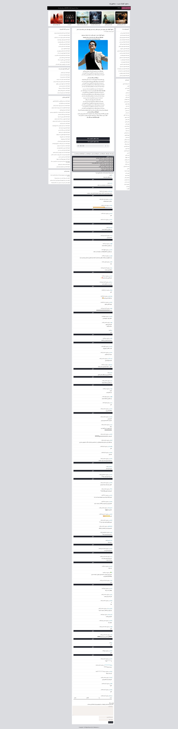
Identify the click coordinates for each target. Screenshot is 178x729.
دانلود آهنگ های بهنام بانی (124, 55)
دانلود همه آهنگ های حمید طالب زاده (93, 117)
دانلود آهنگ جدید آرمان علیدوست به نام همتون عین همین (60, 112)
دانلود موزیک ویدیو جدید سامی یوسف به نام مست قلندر (60, 154)
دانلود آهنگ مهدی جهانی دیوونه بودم (63, 39)
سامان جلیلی (127, 121)
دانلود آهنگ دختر (88, 153)
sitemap (119, 8)
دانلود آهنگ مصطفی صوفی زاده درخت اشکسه (62, 37)
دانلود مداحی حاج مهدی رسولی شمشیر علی (63, 64)
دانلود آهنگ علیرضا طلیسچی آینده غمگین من (62, 55)
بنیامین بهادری (126, 101)
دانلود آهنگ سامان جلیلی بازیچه (106, 164)
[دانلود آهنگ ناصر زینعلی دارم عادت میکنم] (82, 17)
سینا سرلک (127, 130)
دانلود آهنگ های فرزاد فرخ (124, 35)
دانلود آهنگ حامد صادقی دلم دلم (64, 46)
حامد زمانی (127, 106)
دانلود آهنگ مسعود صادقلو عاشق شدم (63, 148)
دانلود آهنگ (107, 153)
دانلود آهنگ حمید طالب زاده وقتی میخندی (104, 158)
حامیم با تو (69, 24)
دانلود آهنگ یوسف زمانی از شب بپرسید (63, 79)
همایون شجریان (126, 184)
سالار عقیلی (127, 119)
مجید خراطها (127, 157)
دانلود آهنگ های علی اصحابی (124, 75)
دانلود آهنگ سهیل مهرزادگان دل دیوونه (63, 159)
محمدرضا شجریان (126, 166)
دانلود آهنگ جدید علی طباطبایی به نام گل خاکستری (61, 101)
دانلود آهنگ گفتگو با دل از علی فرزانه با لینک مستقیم (61, 107)
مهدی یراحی (127, 173)
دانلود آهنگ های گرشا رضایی (124, 39)
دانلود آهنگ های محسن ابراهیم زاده (123, 68)
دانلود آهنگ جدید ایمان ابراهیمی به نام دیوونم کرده (61, 125)
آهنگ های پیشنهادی (126, 8)
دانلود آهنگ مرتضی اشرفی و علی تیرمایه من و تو (62, 81)
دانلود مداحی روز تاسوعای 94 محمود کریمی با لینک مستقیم (60, 180)
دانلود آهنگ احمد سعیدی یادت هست (63, 92)
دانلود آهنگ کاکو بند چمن (65, 48)
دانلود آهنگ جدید (102, 153)
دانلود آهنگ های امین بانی (124, 33)
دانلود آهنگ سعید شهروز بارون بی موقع (63, 83)
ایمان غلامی (127, 97)
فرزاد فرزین (127, 148)
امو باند (128, 90)
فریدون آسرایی (126, 150)
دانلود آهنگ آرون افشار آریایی (64, 57)
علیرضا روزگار (127, 144)
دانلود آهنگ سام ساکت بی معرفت (64, 88)
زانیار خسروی (127, 117)
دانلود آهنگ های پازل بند (125, 62)
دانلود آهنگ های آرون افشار (124, 44)
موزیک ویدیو (127, 175)
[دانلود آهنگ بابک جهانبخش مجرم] (56, 17)
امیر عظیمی (127, 92)
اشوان (128, 86)
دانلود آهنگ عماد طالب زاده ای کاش (64, 164)
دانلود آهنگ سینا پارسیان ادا (65, 77)
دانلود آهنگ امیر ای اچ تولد (65, 139)
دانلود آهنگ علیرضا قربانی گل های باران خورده (62, 33)
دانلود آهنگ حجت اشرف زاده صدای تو (63, 145)
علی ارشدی (127, 137)
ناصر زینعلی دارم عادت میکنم (82, 24)
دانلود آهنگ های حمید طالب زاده (79, 153)
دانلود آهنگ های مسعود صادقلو (124, 46)
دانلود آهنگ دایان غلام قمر (65, 72)
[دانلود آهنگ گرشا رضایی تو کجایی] (108, 17)
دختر (98, 35)
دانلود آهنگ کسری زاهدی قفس (64, 44)
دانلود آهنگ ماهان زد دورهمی (107, 169)
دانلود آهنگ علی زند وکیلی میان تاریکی (63, 166)
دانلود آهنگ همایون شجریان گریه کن (64, 141)
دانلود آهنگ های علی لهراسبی (124, 73)
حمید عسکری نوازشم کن (121, 24)
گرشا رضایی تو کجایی (108, 24)
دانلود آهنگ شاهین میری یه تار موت (64, 116)
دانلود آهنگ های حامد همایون (124, 57)
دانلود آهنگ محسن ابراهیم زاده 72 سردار (104, 161)
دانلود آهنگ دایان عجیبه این (65, 62)
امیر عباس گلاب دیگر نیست (95, 24)
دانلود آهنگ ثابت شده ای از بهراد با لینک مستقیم (61, 105)
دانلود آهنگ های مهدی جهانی (124, 37)
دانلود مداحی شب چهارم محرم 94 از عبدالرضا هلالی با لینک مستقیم (60, 175)
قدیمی (128, 153)
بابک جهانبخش (127, 99)
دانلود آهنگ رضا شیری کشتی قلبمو (64, 90)
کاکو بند (128, 188)
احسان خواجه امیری (126, 83)
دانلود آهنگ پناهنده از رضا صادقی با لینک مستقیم (61, 121)
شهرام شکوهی (127, 135)
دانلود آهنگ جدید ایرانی (95, 153)
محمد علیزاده (127, 164)
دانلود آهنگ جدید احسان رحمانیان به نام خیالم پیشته (102, 163)
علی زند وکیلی (126, 139)
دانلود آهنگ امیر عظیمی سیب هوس (106, 166)
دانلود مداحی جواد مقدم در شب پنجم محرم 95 (62, 178)
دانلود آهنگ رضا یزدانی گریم (65, 123)
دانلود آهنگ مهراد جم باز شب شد (64, 35)
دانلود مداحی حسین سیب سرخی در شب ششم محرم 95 (60, 182)
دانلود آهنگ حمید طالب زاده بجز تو (106, 159)
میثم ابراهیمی (127, 179)
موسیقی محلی (127, 177)
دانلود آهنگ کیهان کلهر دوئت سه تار (64, 53)
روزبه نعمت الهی (126, 115)
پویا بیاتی (127, 186)
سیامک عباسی (127, 126)
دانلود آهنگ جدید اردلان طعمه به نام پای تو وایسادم (61, 143)
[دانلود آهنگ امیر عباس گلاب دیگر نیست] (95, 17)
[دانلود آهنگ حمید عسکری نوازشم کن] (121, 17)
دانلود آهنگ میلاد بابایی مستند (107, 168)
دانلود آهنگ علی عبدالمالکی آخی (64, 103)
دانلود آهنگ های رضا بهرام (124, 48)
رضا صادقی (127, 110)
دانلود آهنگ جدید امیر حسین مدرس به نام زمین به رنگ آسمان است (60, 162)
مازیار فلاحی (127, 155)
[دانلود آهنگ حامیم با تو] (69, 17)
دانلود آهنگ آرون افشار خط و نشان (64, 114)
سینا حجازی (127, 128)
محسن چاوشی (127, 159)
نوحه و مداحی (127, 182)
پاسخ (93, 179)
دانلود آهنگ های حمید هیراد (124, 66)
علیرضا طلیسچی (126, 146)
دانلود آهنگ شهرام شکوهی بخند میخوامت (63, 134)
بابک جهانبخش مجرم (56, 24)
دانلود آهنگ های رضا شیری (124, 64)
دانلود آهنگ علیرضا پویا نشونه (65, 110)
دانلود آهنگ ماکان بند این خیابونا (64, 132)
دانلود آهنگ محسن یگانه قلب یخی (64, 130)
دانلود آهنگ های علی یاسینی (124, 53)
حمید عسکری (127, 108)
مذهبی (128, 168)
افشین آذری (127, 88)
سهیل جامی (127, 124)
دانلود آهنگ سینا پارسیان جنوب (64, 86)
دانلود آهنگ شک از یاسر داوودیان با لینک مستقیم (61, 152)
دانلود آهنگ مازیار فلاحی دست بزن (64, 150)
